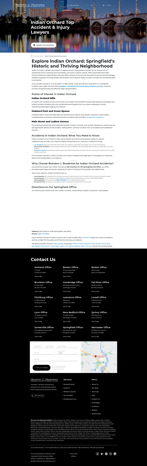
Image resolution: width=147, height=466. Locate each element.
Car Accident (68, 395)
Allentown (78, 425)
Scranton (54, 427)
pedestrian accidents (95, 117)
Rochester (108, 422)
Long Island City (36, 433)
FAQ (93, 395)
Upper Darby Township (43, 431)
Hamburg (74, 435)
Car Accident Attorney (37, 447)
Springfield (58, 244)
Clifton (66, 422)
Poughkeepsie (45, 433)
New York (57, 429)
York (84, 433)
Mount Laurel (89, 435)
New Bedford (75, 427)
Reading (112, 429)
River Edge (42, 422)
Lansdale (40, 427)
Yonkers (72, 424)
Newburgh (52, 424)
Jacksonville (60, 425)
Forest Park (54, 246)
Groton (61, 435)
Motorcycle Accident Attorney (68, 447)
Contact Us (96, 399)
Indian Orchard (78, 244)
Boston (33, 431)
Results (94, 410)
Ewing (46, 429)
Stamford (97, 424)
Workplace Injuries (40, 150)
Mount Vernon (98, 429)
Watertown (47, 435)
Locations (95, 406)
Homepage (96, 403)
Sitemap (73, 456)
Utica (75, 429)
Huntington (101, 422)
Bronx (91, 429)
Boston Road (90, 244)
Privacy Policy (74, 453)
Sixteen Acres (101, 244)
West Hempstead (73, 422)
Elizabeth (60, 422)
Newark (54, 422)
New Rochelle (92, 422)
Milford (40, 425)
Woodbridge (66, 431)
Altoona (52, 431)
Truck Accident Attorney (52, 447)
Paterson (41, 429)
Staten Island (70, 429)
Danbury (86, 424)
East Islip (46, 424)
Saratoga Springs (62, 433)
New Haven (110, 424)
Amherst (53, 433)
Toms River (109, 427)
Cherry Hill (82, 420)
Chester (41, 435)
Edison (88, 420)
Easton (72, 425)
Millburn (93, 420)
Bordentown (35, 422)
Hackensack (81, 435)
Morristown (73, 431)
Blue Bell (97, 435)
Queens (86, 429)
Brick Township (104, 431)
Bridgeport (34, 425)
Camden (49, 422)
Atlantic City (74, 420)
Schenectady (84, 422)
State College (78, 433)
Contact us (86, 237)
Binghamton (60, 424)
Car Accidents (38, 145)
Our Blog (95, 388)
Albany (63, 429)
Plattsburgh (34, 435)
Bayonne (80, 431)
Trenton (68, 420)
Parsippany (34, 429)
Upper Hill (64, 246)
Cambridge (55, 435)
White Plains (79, 424)
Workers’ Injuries (70, 392)
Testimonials (96, 414)
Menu (109, 5)
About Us (95, 384)
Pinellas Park (52, 425)
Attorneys (95, 392)
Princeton (70, 433)
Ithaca (88, 433)
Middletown (39, 424)
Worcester (61, 427)
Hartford (103, 424)
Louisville (89, 427)
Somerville (67, 435)
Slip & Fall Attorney (83, 447)
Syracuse (81, 429)
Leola (99, 425)
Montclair (58, 431)
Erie (96, 425)
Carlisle (106, 433)
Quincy (102, 433)
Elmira (33, 424)
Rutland (67, 425)
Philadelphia (106, 425)
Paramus (55, 420)
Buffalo (67, 424)
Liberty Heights (74, 246)
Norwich (45, 425)
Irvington (97, 431)
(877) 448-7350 (74, 5)
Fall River (67, 427)
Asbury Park (100, 420)
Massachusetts (38, 56)
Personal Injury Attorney (97, 447)
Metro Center (86, 246)
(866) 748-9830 (61, 180)
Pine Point (45, 246)
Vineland (107, 420)
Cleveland (96, 427)
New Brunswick (88, 431)
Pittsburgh (34, 427)
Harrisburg (85, 425)
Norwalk (91, 424)
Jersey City (61, 420)
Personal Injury (69, 384)
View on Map (38, 276)
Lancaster (92, 425)
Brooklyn (51, 429)
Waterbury (106, 429)
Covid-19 (67, 388)
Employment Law (70, 399)
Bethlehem (47, 427)
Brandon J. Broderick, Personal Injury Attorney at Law (81, 86)
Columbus (102, 427)
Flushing (112, 431)
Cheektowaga (94, 433)
